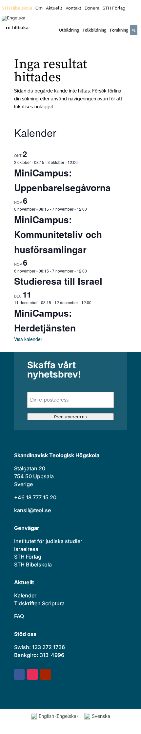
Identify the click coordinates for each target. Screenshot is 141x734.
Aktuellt (54, 8)
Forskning (119, 30)
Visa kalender (28, 339)
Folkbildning (95, 30)
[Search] (133, 30)
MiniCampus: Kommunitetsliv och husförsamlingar (58, 234)
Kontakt (73, 8)
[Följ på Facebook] (19, 674)
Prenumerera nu (70, 416)
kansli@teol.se (32, 510)
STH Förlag (114, 8)
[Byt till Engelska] (13, 20)
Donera (92, 8)
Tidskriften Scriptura (39, 603)
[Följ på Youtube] (45, 674)
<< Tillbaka (17, 27)
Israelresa (26, 549)
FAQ (19, 616)
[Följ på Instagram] (32, 674)
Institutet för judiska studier (48, 541)
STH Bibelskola (17, 8)
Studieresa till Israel (58, 281)
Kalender (25, 595)
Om (39, 8)
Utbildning (69, 30)
